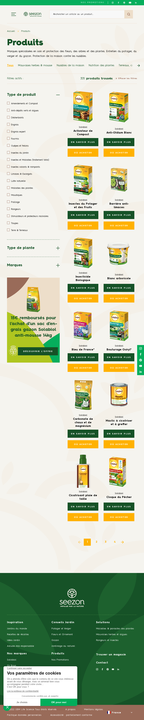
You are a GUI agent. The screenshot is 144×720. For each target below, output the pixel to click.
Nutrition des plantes (101, 65)
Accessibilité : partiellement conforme (71, 715)
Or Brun (11, 666)
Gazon (55, 640)
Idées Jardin (13, 640)
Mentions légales (93, 709)
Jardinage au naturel (63, 646)
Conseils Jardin (62, 622)
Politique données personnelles (24, 715)
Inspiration (15, 622)
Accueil (11, 31)
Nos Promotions (60, 660)
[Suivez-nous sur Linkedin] (136, 3)
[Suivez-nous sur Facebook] (118, 3)
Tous (10, 65)
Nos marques (17, 653)
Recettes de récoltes (18, 634)
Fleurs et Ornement (62, 634)
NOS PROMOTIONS (92, 2)
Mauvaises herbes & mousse (35, 65)
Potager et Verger (61, 629)
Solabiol (11, 660)
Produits (25, 31)
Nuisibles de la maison (70, 65)
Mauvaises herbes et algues (111, 634)
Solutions (103, 622)
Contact (102, 663)
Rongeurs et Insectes (107, 640)
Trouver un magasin (111, 654)
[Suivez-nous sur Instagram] (113, 3)
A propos (70, 709)
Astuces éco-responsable (20, 646)
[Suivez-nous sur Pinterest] (124, 3)
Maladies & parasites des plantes (115, 629)
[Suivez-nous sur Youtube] (130, 3)
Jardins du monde (17, 629)
